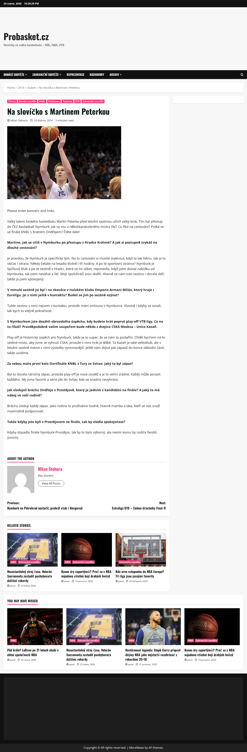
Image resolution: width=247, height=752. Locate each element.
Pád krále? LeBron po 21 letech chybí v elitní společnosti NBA (33, 652)
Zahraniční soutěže (45, 74)
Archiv (114, 74)
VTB (77, 101)
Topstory (67, 101)
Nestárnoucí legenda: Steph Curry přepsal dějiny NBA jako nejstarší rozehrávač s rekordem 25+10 (152, 654)
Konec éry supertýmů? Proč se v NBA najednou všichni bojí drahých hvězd (86, 573)
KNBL (42, 101)
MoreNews (136, 748)
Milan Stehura (19, 120)
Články (12, 101)
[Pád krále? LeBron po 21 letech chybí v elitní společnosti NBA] (35, 626)
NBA (13, 562)
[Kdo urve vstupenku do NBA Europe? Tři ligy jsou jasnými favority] (141, 550)
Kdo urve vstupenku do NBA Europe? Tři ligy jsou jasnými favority (140, 573)
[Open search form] (242, 74)
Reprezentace (75, 74)
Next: (139, 505)
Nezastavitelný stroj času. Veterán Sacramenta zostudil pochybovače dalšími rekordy (29, 576)
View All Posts (51, 483)
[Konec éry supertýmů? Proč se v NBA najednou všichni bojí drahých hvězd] (86, 550)
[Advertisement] (174, 38)
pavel (12, 585)
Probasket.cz (26, 36)
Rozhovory (97, 74)
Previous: (44, 505)
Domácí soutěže (14, 74)
